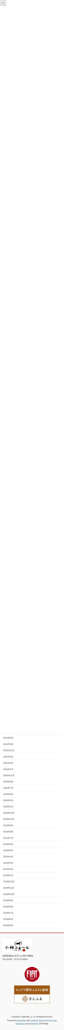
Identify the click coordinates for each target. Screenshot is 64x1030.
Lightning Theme (37, 1020)
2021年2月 (8, 763)
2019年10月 (9, 819)
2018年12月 (9, 881)
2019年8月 (8, 832)
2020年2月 (8, 800)
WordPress (21, 1020)
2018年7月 (8, 913)
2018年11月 (8, 888)
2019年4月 (8, 856)
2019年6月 (8, 844)
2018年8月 (8, 906)
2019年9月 (8, 825)
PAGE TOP (59, 996)
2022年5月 (8, 738)
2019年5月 (8, 850)
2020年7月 (8, 788)
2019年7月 (8, 838)
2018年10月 (9, 894)
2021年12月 (9, 750)
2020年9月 (8, 781)
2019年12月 (9, 813)
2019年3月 (8, 863)
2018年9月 (8, 900)
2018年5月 (8, 925)
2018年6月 (8, 919)
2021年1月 (8, 769)
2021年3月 (8, 757)
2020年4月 (8, 794)
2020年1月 (8, 806)
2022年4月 (8, 744)
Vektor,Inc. (35, 1024)
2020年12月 (9, 775)
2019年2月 (8, 869)
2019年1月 (8, 875)
